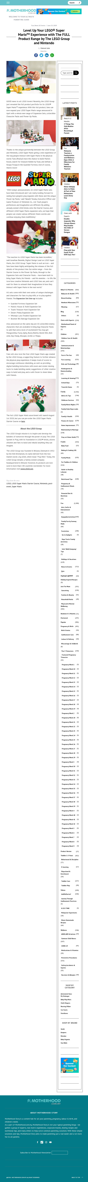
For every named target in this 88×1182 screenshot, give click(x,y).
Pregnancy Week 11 (68, 673)
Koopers (63, 1032)
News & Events (40, 25)
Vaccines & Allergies (68, 975)
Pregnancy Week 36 (68, 793)
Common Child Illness (68, 938)
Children (67, 184)
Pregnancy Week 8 (68, 842)
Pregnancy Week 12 (68, 678)
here (23, 421)
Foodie (63, 442)
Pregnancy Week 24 (68, 735)
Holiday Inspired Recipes (69, 580)
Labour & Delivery (67, 639)
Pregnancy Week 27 (68, 749)
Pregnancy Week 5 (68, 828)
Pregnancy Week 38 (68, 802)
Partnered (64, 618)
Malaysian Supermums (69, 913)
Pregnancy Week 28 (68, 753)
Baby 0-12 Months (67, 119)
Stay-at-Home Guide (68, 437)
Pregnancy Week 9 (68, 846)
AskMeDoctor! (66, 894)
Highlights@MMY (67, 576)
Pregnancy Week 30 (68, 766)
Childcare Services (67, 400)
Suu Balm (64, 1043)
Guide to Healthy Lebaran (67, 471)
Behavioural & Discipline (69, 859)
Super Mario (17, 486)
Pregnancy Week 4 (68, 811)
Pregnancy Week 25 (68, 740)
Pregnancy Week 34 (68, 784)
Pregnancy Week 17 (68, 700)
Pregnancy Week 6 (68, 833)
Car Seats (64, 1010)
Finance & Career (67, 421)
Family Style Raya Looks (69, 409)
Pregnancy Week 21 (68, 722)
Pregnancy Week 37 (68, 797)
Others (63, 316)
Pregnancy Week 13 (68, 682)
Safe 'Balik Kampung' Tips (68, 550)
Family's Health (66, 416)
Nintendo (44, 483)
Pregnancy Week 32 (68, 775)
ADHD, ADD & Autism (68, 934)
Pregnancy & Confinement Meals (67, 485)
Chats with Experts (68, 214)
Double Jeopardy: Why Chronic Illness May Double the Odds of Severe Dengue (69, 225)
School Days (65, 383)
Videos (63, 890)
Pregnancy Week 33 (68, 780)
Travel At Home (66, 387)
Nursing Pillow (66, 1006)
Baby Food (64, 446)
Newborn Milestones (68, 302)
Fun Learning (65, 360)
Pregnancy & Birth (67, 626)
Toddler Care (65, 881)
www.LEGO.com (26, 469)
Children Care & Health (69, 338)
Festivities (65, 531)
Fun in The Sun (66, 355)
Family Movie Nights (68, 405)
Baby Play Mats (66, 1000)
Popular (63, 622)
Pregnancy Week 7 (68, 837)
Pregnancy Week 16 (68, 696)
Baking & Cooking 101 (68, 450)
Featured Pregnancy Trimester (68, 656)
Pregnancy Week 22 (68, 727)
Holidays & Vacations (68, 559)
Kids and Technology (68, 364)
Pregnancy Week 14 (68, 687)
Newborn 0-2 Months (68, 614)
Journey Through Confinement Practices (69, 900)
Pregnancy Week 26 (68, 744)
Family (63, 392)
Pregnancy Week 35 (68, 789)
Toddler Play (65, 885)
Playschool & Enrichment (65, 872)
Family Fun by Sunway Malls (68, 522)
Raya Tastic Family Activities (68, 540)
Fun (32, 25)
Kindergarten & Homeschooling (66, 370)
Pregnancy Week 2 (68, 713)
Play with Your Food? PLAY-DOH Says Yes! (69, 252)
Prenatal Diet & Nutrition (66, 494)
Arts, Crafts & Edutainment (66, 508)
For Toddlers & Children (69, 462)
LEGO (8, 483)
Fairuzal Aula (45, 48)
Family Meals (65, 458)
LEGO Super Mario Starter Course (25, 483)
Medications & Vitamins (69, 950)
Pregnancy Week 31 (68, 771)
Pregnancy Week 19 (68, 709)
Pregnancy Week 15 (68, 691)
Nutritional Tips (67, 479)
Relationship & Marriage (69, 430)
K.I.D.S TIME (65, 908)
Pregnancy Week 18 (68, 704)
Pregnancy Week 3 (68, 762)
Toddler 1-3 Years (67, 856)
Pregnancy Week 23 (68, 731)
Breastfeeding (66, 298)
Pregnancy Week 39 (68, 806)
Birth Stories (65, 630)
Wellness (64, 930)
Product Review (66, 851)
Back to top (76, 1177)
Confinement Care (67, 635)
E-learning (64, 867)
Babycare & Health (67, 294)
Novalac (63, 1036)
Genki (63, 1029)
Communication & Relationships (67, 347)
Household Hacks (67, 599)
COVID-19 (64, 946)
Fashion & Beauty (67, 595)
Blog (62, 312)
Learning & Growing (68, 378)
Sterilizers (64, 1013)
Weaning (64, 307)
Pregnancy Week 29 (68, 757)
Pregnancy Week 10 (68, 669)
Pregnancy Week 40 (68, 815)
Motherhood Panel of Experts (68, 325)
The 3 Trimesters (67, 651)
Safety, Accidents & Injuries (68, 966)
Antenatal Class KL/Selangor (66, 995)
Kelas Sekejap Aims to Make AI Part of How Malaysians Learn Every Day (69, 192)
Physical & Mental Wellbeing (67, 605)
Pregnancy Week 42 (68, 824)
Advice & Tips (66, 396)
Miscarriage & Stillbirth (69, 644)
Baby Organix (65, 1039)
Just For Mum (65, 586)
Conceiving (65, 590)
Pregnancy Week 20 (68, 718)
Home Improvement (68, 425)
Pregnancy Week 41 (68, 819)
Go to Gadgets (67, 535)
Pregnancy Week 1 (68, 665)
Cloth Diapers (65, 1003)
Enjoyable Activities (68, 517)
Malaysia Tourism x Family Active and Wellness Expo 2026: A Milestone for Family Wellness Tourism (69, 160)
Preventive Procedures (69, 958)
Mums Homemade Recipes (67, 921)
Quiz (62, 571)
